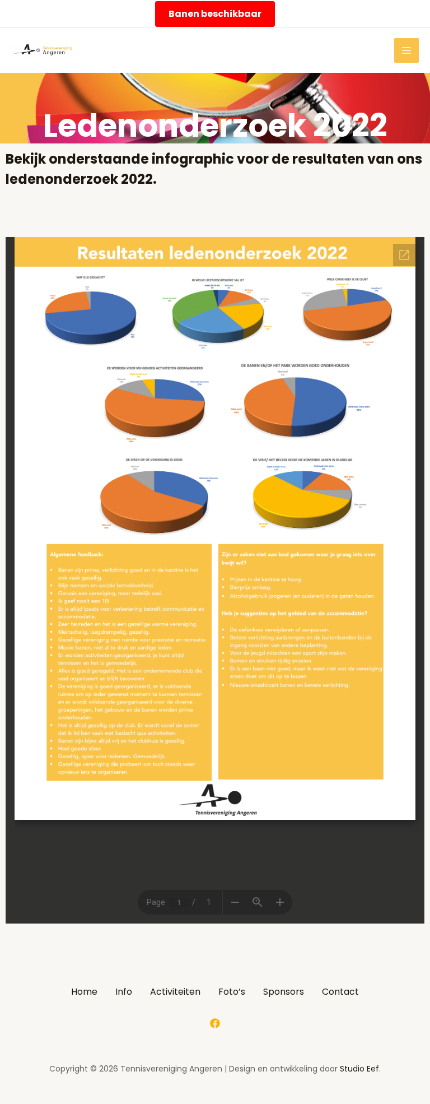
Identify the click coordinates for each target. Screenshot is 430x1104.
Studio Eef (359, 1068)
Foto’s (231, 991)
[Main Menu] (406, 50)
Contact (340, 991)
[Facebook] (215, 1023)
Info (123, 991)
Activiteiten (175, 991)
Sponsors (283, 991)
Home (84, 991)
